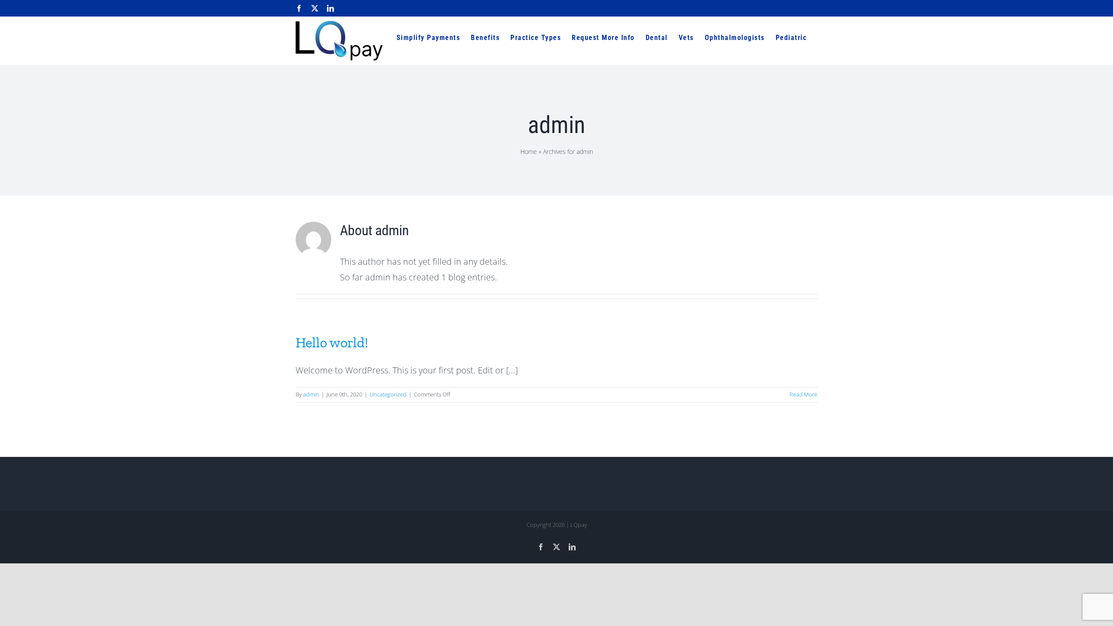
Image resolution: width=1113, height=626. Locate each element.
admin (311, 394)
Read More (803, 394)
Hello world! (332, 342)
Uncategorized (388, 394)
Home (528, 151)
